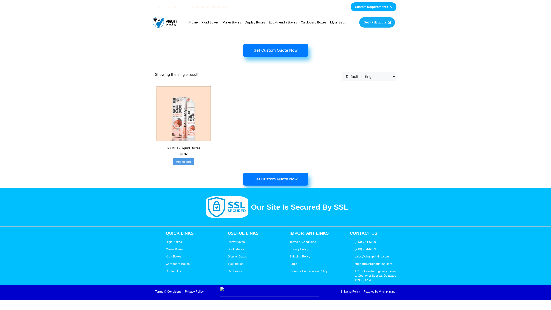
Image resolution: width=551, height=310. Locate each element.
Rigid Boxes (210, 22)
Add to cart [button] (183, 161)
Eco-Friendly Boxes (283, 22)
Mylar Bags (338, 22)
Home (193, 22)
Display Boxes (255, 22)
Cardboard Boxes (313, 22)
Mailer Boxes (232, 22)
